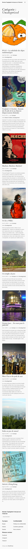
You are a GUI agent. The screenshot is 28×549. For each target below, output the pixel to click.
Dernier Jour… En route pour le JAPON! (13, 324)
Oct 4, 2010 (5, 276)
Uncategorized (8, 57)
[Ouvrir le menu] (25, 2)
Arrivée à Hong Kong (9, 484)
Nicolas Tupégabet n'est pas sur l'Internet (12, 2)
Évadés (10, 117)
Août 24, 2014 (5, 55)
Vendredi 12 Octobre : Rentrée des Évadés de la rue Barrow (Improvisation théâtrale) (12, 111)
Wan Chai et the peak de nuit (12, 376)
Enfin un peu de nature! (10, 431)
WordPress (10, 545)
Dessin (6, 117)
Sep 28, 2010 (5, 379)
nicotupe (15, 55)
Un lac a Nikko (7, 221)
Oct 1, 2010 (5, 327)
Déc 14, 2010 (5, 168)
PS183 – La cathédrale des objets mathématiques (13, 52)
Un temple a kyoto (8, 274)
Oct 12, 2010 (5, 223)
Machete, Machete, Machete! (12, 166)
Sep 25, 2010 (5, 433)
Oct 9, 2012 (5, 115)
